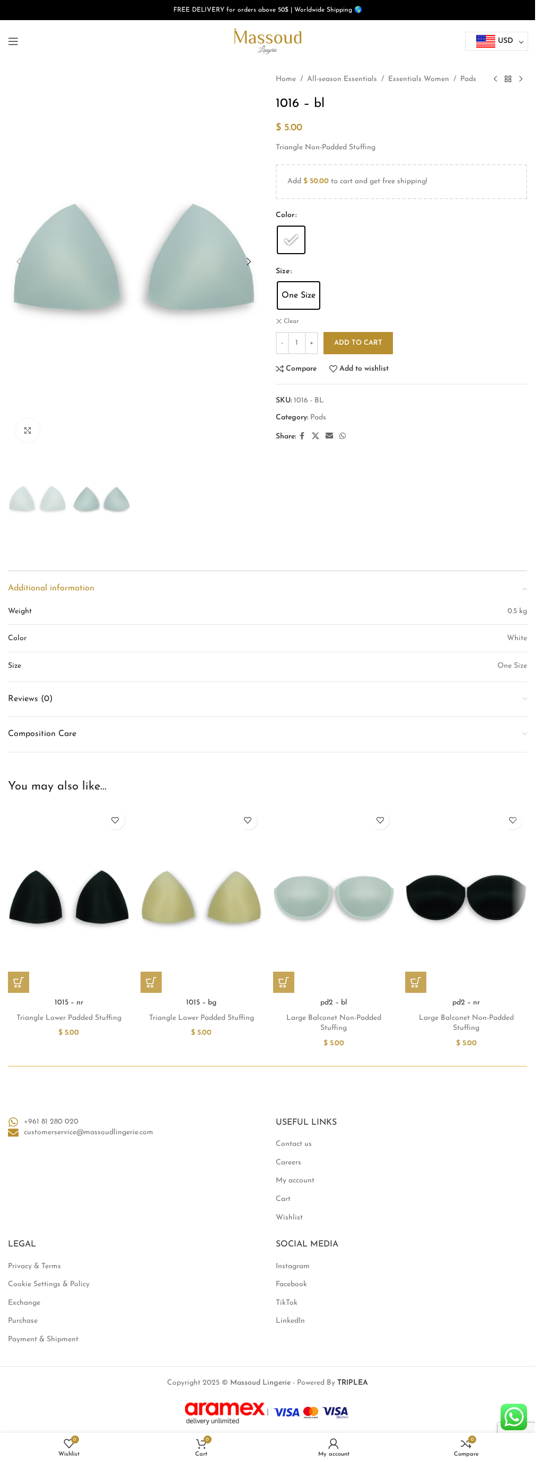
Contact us (294, 1144)
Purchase (23, 1321)
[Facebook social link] (302, 436)
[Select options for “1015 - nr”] (18, 982)
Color (285, 215)
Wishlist (289, 1218)
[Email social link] (329, 436)
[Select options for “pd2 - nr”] (415, 982)
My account (295, 1181)
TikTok (286, 1303)
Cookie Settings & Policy (49, 1284)
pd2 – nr (466, 1003)
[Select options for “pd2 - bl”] (283, 982)
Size (283, 271)
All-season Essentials (342, 79)
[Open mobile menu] (13, 41)
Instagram (293, 1266)
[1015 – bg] (201, 899)
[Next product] (520, 79)
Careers (288, 1163)
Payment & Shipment (43, 1339)
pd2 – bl (333, 1003)
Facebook (291, 1284)
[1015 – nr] (69, 899)
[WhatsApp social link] (342, 436)
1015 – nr (69, 1003)
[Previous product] (495, 79)
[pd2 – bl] (334, 899)
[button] (18, 261)
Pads (468, 79)
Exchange (24, 1303)
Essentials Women (418, 79)
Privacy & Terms (34, 1266)
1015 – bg (201, 1003)
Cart (283, 1199)
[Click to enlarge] (28, 430)
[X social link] (315, 436)
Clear (291, 321)
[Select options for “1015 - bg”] (151, 982)
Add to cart (358, 342)
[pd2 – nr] (466, 899)
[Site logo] (268, 41)
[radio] (291, 240)
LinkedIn (290, 1321)
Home (286, 79)
